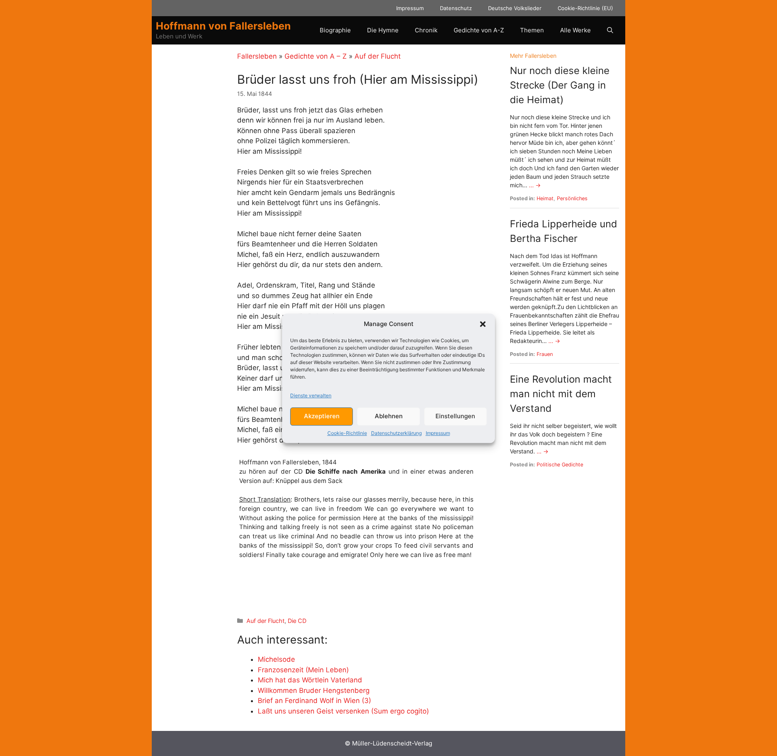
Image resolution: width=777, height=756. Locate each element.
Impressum (438, 433)
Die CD (297, 620)
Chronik (426, 30)
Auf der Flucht (378, 56)
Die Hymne (383, 30)
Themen (532, 30)
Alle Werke (575, 30)
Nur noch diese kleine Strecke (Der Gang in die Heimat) (559, 85)
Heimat (545, 198)
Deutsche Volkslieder (514, 8)
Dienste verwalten (310, 395)
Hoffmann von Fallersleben (223, 26)
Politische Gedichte (560, 465)
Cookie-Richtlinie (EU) (585, 8)
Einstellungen (455, 416)
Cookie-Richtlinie (347, 433)
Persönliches (572, 198)
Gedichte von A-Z (479, 30)
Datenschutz (456, 8)
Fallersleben (257, 56)
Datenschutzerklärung (396, 433)
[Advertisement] (332, 589)
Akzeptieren (322, 416)
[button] (483, 324)
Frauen (545, 354)
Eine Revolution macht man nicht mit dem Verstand (561, 393)
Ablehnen (389, 416)
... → (535, 185)
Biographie (335, 30)
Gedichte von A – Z (315, 56)
